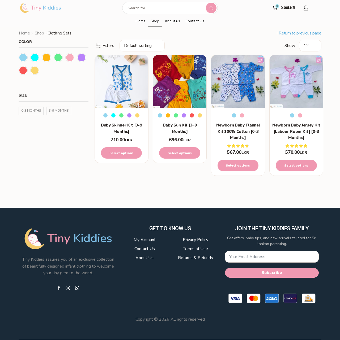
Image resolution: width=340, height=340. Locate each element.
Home (140, 21)
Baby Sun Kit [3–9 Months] (180, 128)
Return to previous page (300, 33)
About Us (144, 258)
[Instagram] (68, 288)
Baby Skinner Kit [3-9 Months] (121, 128)
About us (172, 21)
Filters (108, 46)
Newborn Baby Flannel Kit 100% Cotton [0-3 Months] (238, 131)
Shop (155, 21)
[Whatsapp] (77, 288)
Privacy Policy (195, 240)
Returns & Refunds (195, 258)
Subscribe (271, 273)
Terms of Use (195, 249)
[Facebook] (59, 288)
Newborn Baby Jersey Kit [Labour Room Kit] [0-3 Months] (296, 131)
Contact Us (194, 21)
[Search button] (211, 8)
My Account (145, 240)
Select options (121, 153)
